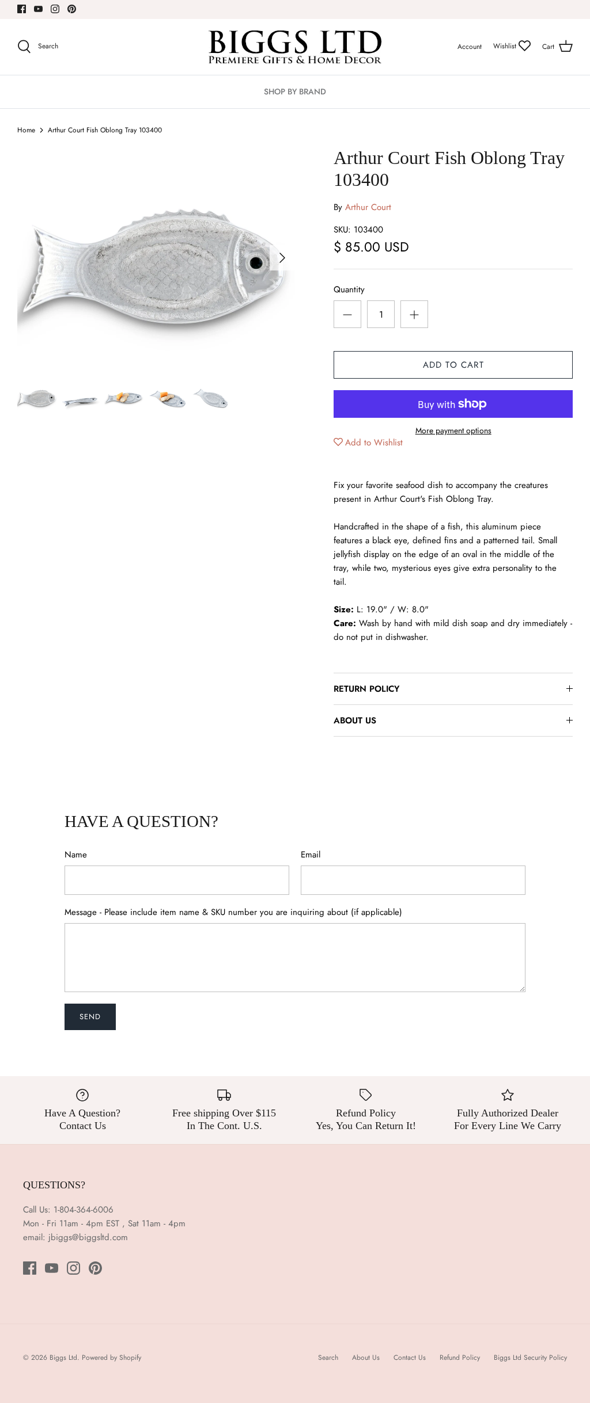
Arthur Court (368, 207)
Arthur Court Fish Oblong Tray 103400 (105, 130)
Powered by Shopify (111, 1357)
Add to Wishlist (374, 442)
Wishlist (506, 46)
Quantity (349, 290)
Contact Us (410, 1357)
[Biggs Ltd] (295, 46)
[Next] (282, 257)
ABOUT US (355, 720)
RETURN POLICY (366, 689)
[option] (156, 258)
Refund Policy (460, 1357)
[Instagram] (55, 9)
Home (26, 130)
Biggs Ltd (63, 1357)
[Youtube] (38, 9)
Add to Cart (453, 365)
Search (328, 1357)
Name (76, 855)
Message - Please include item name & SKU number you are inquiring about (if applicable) (233, 912)
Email (310, 855)
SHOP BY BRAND (295, 91)
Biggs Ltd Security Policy (530, 1357)
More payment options (453, 431)
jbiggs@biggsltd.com (88, 1237)
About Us (366, 1357)
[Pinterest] (71, 9)
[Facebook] (21, 9)
